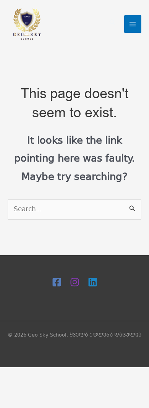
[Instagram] (74, 282)
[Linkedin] (92, 282)
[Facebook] (57, 282)
